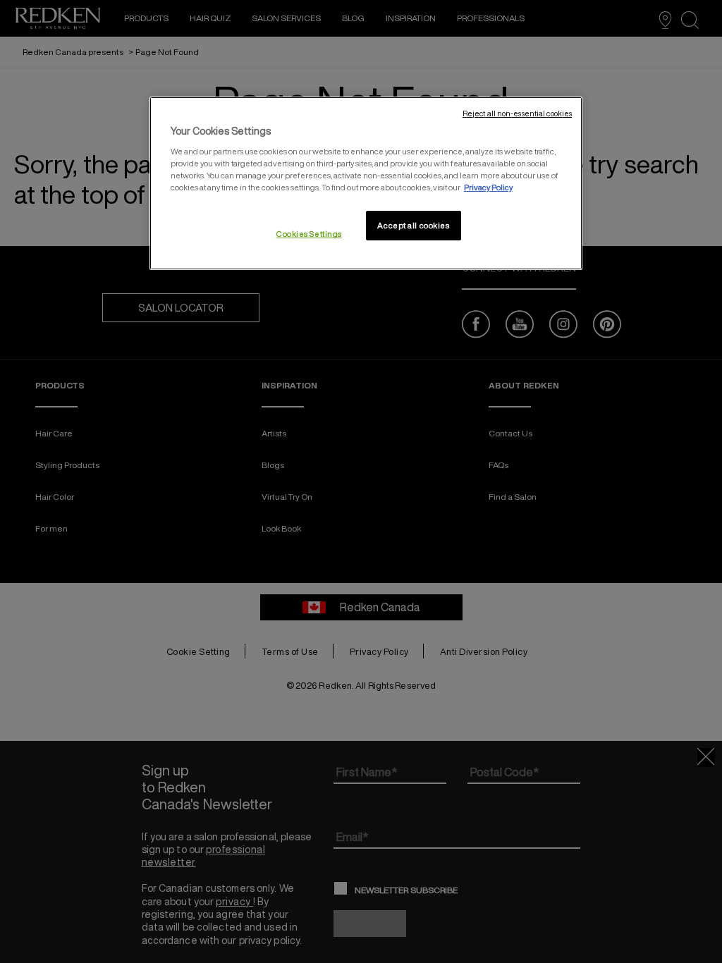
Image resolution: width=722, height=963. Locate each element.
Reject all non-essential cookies (517, 113)
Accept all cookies (413, 225)
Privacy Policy (488, 187)
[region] (365, 184)
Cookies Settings (309, 234)
